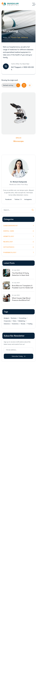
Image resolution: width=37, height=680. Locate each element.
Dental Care (18, 231)
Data (14, 321)
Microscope (18, 141)
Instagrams (28, 199)
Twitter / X (18, 199)
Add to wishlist (15, 127)
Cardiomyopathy (18, 226)
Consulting (22, 318)
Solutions (7, 324)
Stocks (23, 324)
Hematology (18, 236)
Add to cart (21, 127)
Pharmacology (18, 252)
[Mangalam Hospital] (10, 4)
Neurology (18, 242)
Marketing (21, 321)
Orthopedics (18, 247)
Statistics (15, 324)
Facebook (8, 199)
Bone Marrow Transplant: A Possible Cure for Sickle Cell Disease (22, 288)
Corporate (7, 321)
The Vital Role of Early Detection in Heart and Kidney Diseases (20, 275)
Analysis (6, 318)
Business (14, 318)
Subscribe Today (17, 356)
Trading (29, 324)
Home (5, 37)
